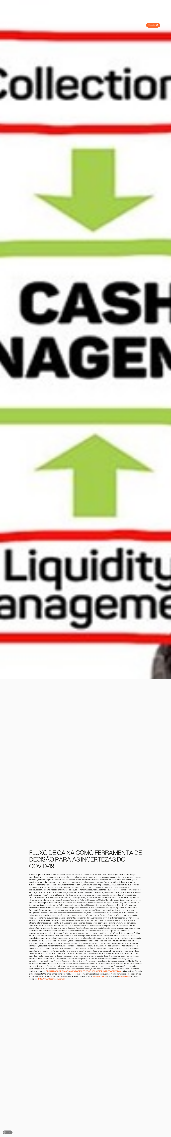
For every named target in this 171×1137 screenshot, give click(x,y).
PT (7, 1132)
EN (10, 1132)
